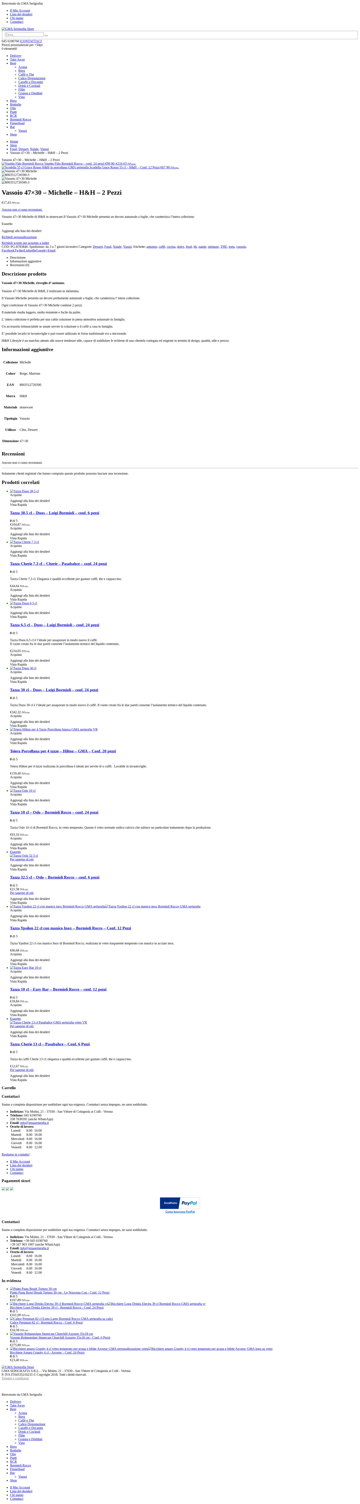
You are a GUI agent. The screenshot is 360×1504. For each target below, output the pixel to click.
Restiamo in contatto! (16, 1154)
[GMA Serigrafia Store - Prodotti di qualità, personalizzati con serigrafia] (18, 29)
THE (223, 246)
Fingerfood (17, 123)
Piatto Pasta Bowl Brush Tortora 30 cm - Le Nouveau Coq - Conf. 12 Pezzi (59, 1292)
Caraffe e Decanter (30, 82)
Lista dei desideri (21, 14)
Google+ (42, 250)
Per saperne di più (22, 859)
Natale (117, 246)
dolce (180, 246)
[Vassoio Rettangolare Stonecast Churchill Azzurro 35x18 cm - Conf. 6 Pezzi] (184, 1334)
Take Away (17, 59)
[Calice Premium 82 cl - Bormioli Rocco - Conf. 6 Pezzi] (184, 1319)
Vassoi (22, 130)
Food (107, 246)
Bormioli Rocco (20, 119)
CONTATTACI (31, 41)
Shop (13, 134)
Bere (13, 63)
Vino (21, 97)
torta (232, 246)
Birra (21, 70)
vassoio (241, 246)
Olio (13, 108)
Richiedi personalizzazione (19, 237)
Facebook (8, 250)
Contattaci (16, 22)
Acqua (22, 67)
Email (51, 250)
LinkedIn (30, 250)
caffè (162, 246)
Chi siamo (16, 18)
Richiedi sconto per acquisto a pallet (25, 243)
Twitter (19, 250)
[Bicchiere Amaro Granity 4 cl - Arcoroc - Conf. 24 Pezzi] (184, 1349)
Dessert (98, 246)
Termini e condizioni (15, 1378)
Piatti (13, 112)
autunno (151, 246)
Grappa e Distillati (30, 93)
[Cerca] (46, 35)
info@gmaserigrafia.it (34, 1123)
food (189, 246)
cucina (171, 246)
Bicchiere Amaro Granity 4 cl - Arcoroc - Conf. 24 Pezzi (47, 1352)
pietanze (213, 246)
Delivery (15, 55)
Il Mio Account (20, 10)
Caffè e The (26, 74)
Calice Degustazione (31, 78)
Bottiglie (15, 104)
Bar (12, 127)
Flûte (21, 89)
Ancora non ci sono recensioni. (22, 209)
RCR (13, 115)
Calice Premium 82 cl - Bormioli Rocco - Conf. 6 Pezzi (46, 1322)
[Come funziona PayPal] (180, 1208)
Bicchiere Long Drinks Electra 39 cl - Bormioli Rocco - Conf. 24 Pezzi (57, 1307)
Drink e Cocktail (29, 85)
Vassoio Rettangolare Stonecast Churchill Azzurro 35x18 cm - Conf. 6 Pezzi (60, 1337)
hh (195, 246)
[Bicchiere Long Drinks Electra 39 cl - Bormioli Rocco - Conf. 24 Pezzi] (184, 1304)
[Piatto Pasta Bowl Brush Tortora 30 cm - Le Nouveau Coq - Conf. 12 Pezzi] (184, 1289)
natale (202, 246)
